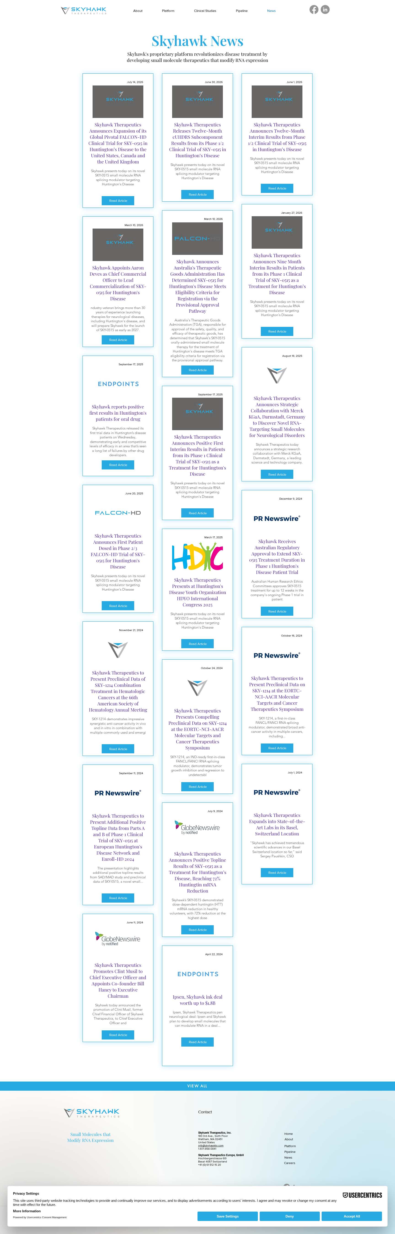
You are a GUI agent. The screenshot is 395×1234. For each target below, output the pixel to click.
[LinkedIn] (325, 9)
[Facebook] (314, 9)
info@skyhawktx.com (211, 1145)
